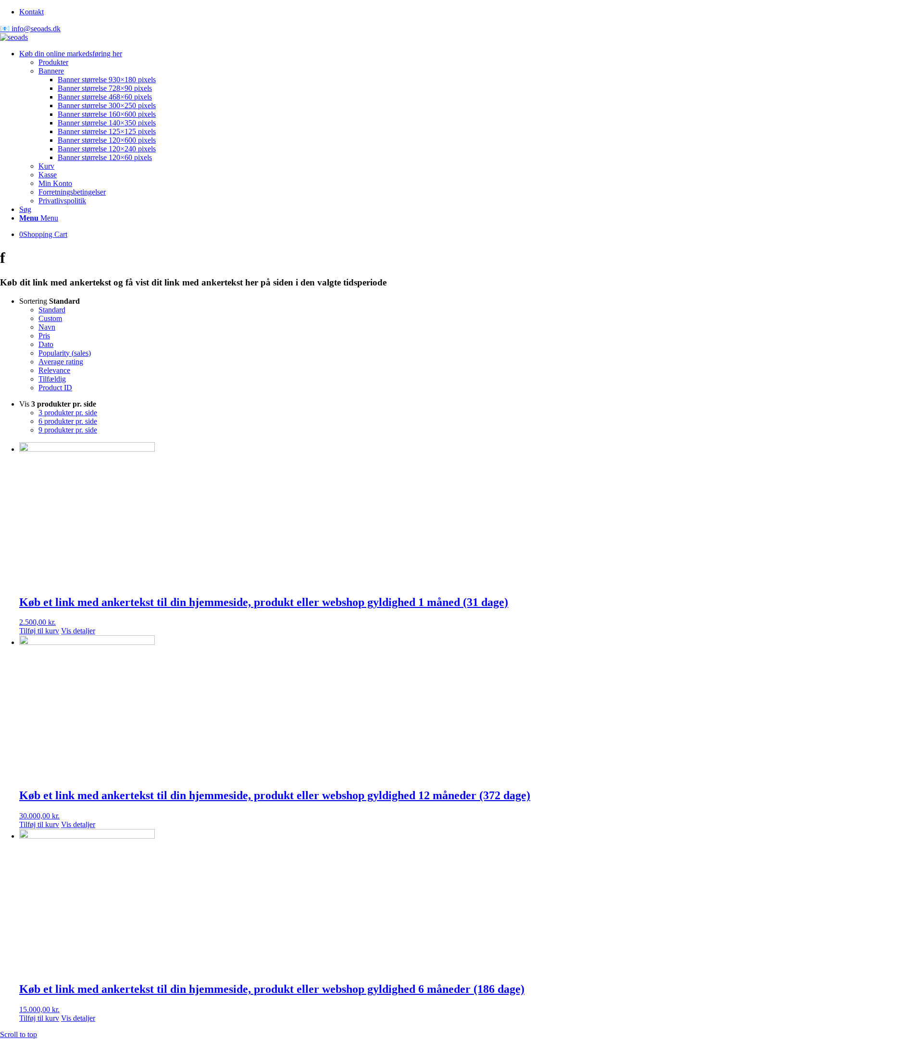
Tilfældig (52, 379)
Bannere (51, 71)
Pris (44, 336)
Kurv (46, 166)
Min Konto (55, 183)
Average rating (60, 362)
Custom (50, 318)
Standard (51, 310)
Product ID (55, 387)
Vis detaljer (78, 631)
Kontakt (31, 12)
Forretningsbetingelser (72, 192)
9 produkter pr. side (67, 430)
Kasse (47, 175)
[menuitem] (471, 12)
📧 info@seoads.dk (30, 29)
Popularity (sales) (64, 353)
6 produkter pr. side (67, 421)
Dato (45, 344)
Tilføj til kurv (39, 631)
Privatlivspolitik (62, 201)
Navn (46, 327)
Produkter (53, 62)
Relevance (54, 370)
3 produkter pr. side (67, 412)
